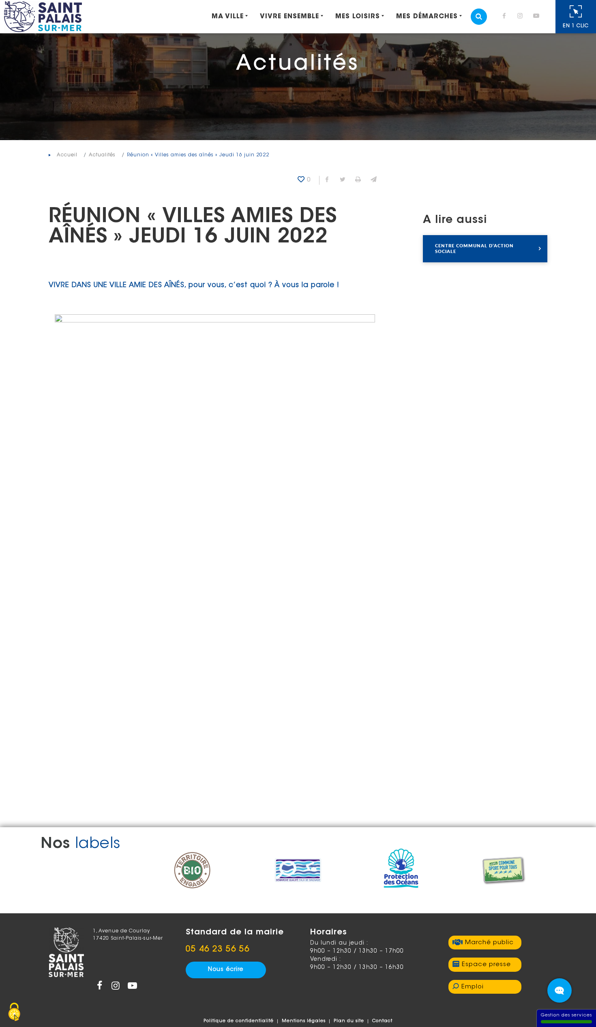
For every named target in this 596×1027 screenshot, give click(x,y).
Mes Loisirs (357, 16)
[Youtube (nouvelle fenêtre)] (537, 17)
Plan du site (349, 1021)
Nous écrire (225, 970)
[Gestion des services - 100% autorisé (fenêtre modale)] (14, 1013)
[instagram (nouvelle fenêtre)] (522, 17)
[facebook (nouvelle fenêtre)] (506, 17)
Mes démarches (427, 16)
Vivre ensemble (289, 16)
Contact (382, 1021)
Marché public (489, 943)
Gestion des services (566, 1015)
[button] (373, 180)
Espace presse (486, 965)
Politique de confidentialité (239, 1021)
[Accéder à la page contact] (559, 990)
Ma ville (228, 16)
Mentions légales (304, 1021)
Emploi (472, 987)
